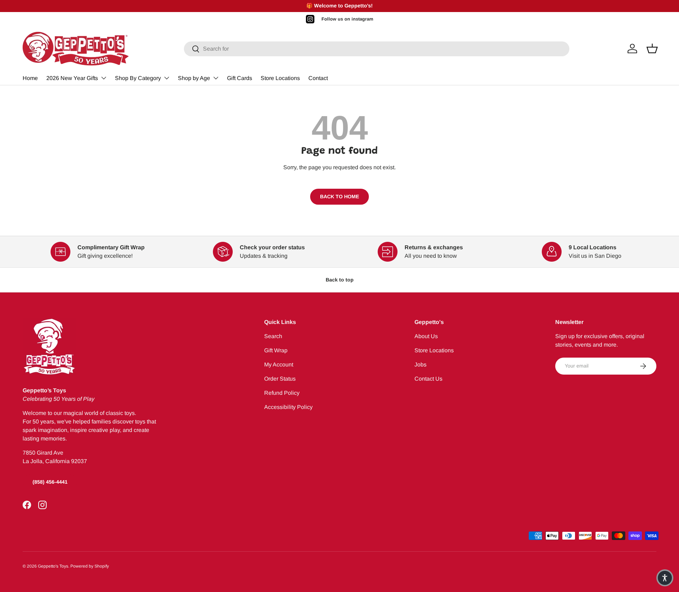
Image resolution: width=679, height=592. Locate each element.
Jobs (420, 365)
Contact (318, 78)
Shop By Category (138, 78)
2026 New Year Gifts (72, 78)
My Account (278, 365)
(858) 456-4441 (50, 482)
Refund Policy (282, 393)
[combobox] (376, 48)
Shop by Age (194, 78)
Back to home (339, 196)
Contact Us (428, 379)
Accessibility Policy (288, 407)
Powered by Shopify (89, 566)
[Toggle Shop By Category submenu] (166, 78)
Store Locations (280, 78)
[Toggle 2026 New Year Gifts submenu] (103, 78)
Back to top (340, 280)
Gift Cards (239, 78)
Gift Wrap (276, 350)
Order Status (280, 379)
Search (273, 336)
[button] (664, 577)
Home (30, 78)
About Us (426, 336)
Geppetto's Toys (53, 566)
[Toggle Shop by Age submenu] (215, 78)
